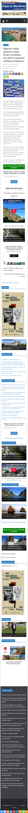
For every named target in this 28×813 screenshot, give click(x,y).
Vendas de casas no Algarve (9, 68)
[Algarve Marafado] (3, 21)
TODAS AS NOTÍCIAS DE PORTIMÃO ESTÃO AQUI (14, 522)
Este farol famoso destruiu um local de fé (12, 375)
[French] (10, 2)
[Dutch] (6, 2)
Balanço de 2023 (7, 66)
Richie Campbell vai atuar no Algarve (11, 760)
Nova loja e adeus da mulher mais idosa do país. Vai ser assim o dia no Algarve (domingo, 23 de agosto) (13, 388)
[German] (12, 2)
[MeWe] (19, 74)
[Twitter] (7, 74)
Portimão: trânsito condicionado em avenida (14, 275)
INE (13, 66)
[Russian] (18, 2)
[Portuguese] (16, 2)
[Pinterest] (16, 74)
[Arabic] (2, 2)
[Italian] (14, 2)
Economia (6, 45)
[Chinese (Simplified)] (4, 2)
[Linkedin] (13, 74)
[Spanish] (20, 2)
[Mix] (22, 74)
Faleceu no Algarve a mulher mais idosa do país (13, 396)
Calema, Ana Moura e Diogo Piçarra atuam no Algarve (13, 269)
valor (15, 66)
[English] (8, 2)
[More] (7, 76)
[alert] (14, 557)
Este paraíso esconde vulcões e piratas (11, 359)
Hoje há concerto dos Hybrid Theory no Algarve (13, 384)
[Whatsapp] (4, 76)
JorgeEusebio (15, 64)
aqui (9, 226)
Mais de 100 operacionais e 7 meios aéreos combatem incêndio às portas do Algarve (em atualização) (13, 785)
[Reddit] (10, 74)
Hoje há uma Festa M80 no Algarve (10, 741)
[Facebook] (4, 74)
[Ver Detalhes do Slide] (14, 344)
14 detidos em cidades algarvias (9, 415)
